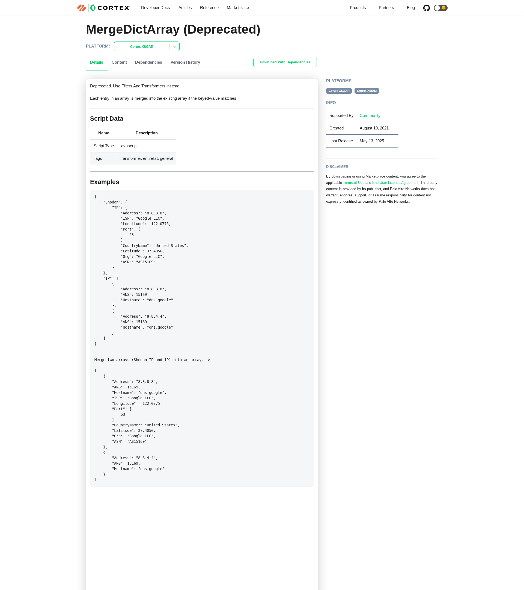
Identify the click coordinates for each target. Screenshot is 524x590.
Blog (411, 7)
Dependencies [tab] (148, 62)
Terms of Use (353, 183)
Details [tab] (96, 62)
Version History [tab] (185, 62)
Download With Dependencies (285, 62)
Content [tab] (119, 62)
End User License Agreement (395, 183)
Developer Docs (155, 7)
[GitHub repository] (426, 8)
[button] (441, 8)
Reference (209, 7)
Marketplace (238, 7)
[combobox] (117, 47)
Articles (185, 7)
